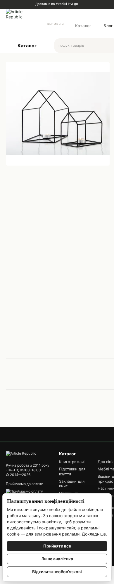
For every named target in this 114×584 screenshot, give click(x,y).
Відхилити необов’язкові (57, 571)
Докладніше (94, 533)
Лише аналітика (57, 558)
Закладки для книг (71, 484)
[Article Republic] (21, 453)
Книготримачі (71, 461)
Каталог (83, 25)
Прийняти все (57, 545)
